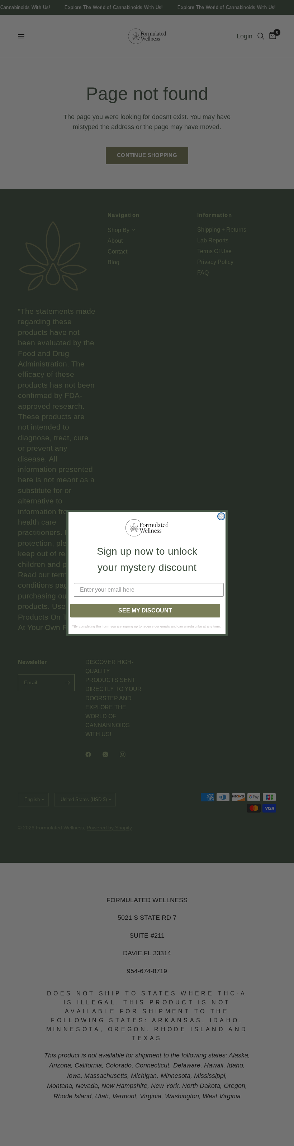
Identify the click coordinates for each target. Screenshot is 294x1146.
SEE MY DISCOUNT (145, 610)
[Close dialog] (221, 516)
